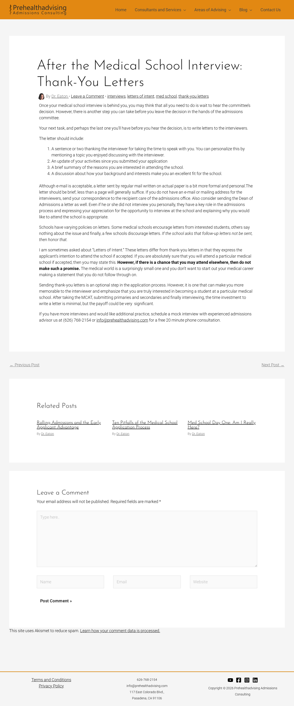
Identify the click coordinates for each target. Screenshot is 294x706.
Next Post (273, 364)
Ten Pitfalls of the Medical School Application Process (145, 425)
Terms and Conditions (51, 679)
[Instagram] (247, 680)
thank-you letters (193, 96)
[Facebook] (238, 680)
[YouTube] (230, 680)
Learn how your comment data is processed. (120, 630)
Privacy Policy (51, 686)
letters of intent (140, 96)
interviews (116, 96)
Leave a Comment (87, 96)
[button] (183, 10)
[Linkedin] (255, 680)
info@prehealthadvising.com (122, 320)
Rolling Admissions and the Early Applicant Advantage (69, 425)
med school (166, 96)
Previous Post (25, 364)
